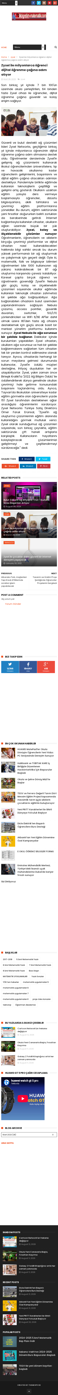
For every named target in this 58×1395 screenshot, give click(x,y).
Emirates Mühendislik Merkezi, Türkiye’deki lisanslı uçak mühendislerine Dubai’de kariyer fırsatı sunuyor (35, 870)
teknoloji (9, 542)
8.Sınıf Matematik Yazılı (14, 970)
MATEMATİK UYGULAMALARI (15, 976)
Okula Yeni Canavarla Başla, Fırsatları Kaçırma (33, 1253)
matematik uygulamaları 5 (36, 982)
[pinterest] (50, 3)
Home (4, 47)
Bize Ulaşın (34, 970)
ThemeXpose (35, 1385)
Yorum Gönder (13, 603)
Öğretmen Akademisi (25, 1005)
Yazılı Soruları (38, 976)
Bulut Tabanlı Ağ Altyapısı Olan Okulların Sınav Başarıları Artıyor (26, 501)
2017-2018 (7, 959)
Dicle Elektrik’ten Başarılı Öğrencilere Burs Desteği (31, 825)
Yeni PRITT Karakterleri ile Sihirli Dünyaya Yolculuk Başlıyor (34, 811)
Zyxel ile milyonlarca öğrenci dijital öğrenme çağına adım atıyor (28, 530)
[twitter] (39, 3)
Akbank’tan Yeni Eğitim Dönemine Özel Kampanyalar (35, 839)
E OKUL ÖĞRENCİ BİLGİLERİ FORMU (35, 851)
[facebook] (33, 3)
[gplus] (55, 3)
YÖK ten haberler (11, 982)
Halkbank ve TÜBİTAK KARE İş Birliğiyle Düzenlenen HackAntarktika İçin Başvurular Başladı (34, 768)
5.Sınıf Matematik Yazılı (27, 959)
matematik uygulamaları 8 (15, 999)
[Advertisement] (29, 707)
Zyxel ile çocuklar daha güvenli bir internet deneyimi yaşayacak (27, 558)
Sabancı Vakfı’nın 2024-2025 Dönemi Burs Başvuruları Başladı (37, 1353)
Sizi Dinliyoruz (8, 881)
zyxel (13, 57)
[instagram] (44, 3)
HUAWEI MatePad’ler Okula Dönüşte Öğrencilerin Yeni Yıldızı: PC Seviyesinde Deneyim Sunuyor (35, 752)
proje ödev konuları (42, 999)
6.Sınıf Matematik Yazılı (14, 965)
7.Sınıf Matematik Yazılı (40, 965)
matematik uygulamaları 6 (16, 987)
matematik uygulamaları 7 (16, 993)
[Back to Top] (29, 1391)
